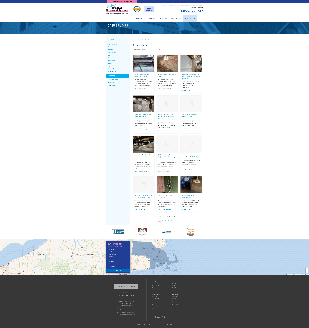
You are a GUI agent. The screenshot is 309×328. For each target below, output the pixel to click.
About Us (163, 18)
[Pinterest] (156, 317)
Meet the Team (112, 71)
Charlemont (112, 261)
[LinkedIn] (153, 317)
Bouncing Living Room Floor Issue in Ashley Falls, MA (143, 196)
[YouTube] (158, 317)
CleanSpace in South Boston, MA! (167, 75)
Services (139, 18)
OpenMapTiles (293, 274)
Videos (110, 66)
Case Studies (111, 75)
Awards (110, 63)
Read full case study (140, 88)
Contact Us (190, 18)
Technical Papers (112, 44)
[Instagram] (160, 317)
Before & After (112, 69)
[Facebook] (165, 317)
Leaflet (287, 274)
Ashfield (111, 252)
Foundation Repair (156, 286)
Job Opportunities (113, 79)
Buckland (111, 259)
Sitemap (172, 325)
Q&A (153, 311)
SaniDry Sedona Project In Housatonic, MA (190, 115)
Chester (111, 264)
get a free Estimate (126, 286)
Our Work (151, 18)
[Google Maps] (162, 317)
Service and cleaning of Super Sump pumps (141, 75)
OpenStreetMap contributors (303, 274)
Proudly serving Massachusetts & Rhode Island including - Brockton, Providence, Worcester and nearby (180, 6)
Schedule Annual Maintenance (122, 1)
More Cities (118, 270)
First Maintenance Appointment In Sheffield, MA (191, 156)
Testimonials (111, 47)
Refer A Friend (112, 52)
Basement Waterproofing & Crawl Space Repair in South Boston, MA (191, 76)
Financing (110, 58)
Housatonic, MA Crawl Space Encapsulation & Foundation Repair (143, 157)
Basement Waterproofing (158, 284)
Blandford (111, 256)
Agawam (111, 249)
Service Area (176, 18)
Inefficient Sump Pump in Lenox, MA (166, 196)
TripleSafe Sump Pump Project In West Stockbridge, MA (167, 157)
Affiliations (111, 82)
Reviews (110, 49)
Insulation (174, 286)
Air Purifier (154, 288)
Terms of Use (166, 325)
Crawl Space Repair (177, 284)
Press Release (112, 85)
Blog (109, 55)
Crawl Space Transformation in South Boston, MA (143, 115)
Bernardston (112, 254)
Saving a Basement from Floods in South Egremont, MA (166, 116)
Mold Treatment (176, 288)
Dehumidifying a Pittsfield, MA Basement (190, 196)
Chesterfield (112, 266)
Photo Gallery (111, 60)
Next (174, 220)
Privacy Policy (158, 325)
